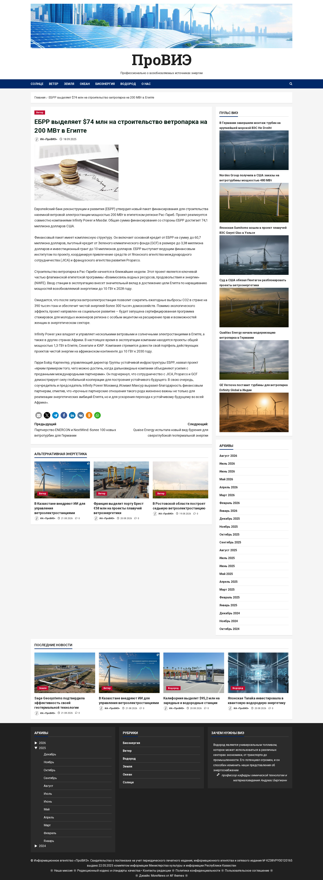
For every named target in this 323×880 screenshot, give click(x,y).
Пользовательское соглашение (247, 870)
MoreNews (158, 875)
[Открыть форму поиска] (291, 84)
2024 (42, 846)
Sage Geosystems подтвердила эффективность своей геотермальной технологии (59, 702)
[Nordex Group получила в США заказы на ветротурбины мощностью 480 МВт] (254, 202)
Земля (69, 84)
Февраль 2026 (229, 503)
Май (47, 809)
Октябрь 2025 (229, 534)
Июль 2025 (227, 558)
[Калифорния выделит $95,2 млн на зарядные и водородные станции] (193, 673)
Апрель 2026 (228, 487)
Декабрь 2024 (229, 613)
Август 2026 (228, 456)
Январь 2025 (228, 605)
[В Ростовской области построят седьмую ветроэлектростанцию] (180, 479)
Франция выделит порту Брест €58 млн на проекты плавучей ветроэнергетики (119, 508)
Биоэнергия (105, 84)
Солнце (37, 84)
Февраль (50, 833)
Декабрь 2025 (229, 518)
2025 (42, 748)
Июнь (48, 801)
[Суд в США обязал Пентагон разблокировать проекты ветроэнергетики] (254, 307)
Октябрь (49, 770)
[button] (38, 415)
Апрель (49, 817)
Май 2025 (226, 574)
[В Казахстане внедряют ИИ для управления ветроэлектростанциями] (62, 479)
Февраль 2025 (229, 597)
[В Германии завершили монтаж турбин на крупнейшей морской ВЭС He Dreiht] (254, 150)
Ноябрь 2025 (228, 526)
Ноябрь (49, 762)
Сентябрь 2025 (230, 542)
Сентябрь (50, 778)
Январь (49, 841)
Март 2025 (227, 589)
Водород (128, 84)
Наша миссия (63, 870)
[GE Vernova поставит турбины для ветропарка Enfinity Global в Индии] (254, 412)
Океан (85, 84)
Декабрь (50, 754)
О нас (146, 84)
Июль (48, 793)
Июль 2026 (227, 463)
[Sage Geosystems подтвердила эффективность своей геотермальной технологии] (64, 673)
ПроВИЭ (162, 59)
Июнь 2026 (227, 471)
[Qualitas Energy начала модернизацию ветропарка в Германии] (254, 360)
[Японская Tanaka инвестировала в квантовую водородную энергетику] (258, 673)
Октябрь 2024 (229, 629)
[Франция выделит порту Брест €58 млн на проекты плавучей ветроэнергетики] (121, 479)
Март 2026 (227, 495)
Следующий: (170, 429)
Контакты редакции (157, 870)
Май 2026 (226, 479)
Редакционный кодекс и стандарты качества (108, 870)
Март (47, 825)
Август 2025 (228, 550)
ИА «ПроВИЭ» (48, 139)
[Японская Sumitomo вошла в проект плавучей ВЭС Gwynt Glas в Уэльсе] (254, 255)
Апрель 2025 (228, 581)
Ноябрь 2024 (228, 621)
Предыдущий (75, 429)
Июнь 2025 (227, 566)
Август (48, 786)
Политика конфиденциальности (198, 870)
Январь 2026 (228, 511)
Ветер (53, 84)
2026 (42, 743)
